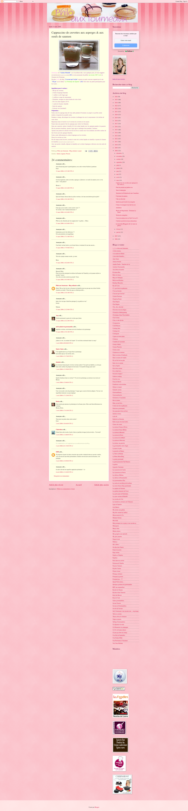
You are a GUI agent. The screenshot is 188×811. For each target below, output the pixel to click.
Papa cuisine (116, 552)
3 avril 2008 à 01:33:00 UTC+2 (64, 446)
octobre (118, 159)
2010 (116, 145)
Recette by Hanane (118, 590)
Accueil (79, 485)
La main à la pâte (117, 448)
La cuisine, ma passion (119, 443)
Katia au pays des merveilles (120, 422)
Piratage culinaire (117, 574)
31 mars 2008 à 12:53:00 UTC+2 (65, 171)
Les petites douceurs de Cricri (121, 491)
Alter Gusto (116, 259)
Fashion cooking (117, 376)
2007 (116, 236)
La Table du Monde (118, 454)
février (118, 229)
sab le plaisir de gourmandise (64, 327)
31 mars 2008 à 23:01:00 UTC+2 (65, 332)
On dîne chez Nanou (118, 547)
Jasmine (58, 362)
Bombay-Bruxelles (118, 283)
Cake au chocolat (120, 199)
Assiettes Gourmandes (119, 267)
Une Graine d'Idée (117, 638)
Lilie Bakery (116, 507)
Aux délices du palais (118, 269)
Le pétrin (115, 464)
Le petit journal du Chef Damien (121, 462)
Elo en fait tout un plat (119, 360)
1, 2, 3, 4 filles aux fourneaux (120, 248)
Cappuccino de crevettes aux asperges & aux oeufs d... (127, 183)
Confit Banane (116, 326)
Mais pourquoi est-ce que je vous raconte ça (124, 523)
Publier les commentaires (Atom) (66, 489)
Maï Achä (115, 520)
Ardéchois (119, 208)
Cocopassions (116, 323)
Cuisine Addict (117, 344)
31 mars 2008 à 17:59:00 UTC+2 (65, 248)
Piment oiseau (116, 571)
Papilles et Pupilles (118, 555)
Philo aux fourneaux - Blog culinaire (66, 285)
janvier (118, 232)
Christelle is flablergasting (120, 312)
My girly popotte (117, 536)
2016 (116, 127)
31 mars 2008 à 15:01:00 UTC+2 (65, 199)
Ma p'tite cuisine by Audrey (120, 512)
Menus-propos (116, 531)
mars (117, 180)
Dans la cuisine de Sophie (119, 358)
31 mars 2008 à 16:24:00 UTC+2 (65, 212)
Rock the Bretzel (117, 595)
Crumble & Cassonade (119, 342)
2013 (116, 136)
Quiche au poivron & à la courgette (125, 202)
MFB (57, 452)
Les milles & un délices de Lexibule (122, 483)
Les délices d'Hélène (118, 475)
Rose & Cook (116, 598)
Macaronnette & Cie (118, 515)
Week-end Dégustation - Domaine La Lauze (126, 211)
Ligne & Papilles (117, 504)
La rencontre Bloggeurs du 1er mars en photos (126, 224)
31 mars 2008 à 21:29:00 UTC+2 (65, 309)
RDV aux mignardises (118, 587)
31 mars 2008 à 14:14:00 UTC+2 (65, 188)
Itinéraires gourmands (119, 408)
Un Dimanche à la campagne (120, 627)
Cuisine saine (116, 350)
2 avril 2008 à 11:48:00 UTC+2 (64, 435)
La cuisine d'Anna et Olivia (120, 427)
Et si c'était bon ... (117, 371)
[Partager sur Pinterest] (97, 151)
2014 (116, 133)
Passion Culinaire (117, 566)
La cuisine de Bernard (118, 432)
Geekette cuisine (117, 390)
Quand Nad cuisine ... (118, 582)
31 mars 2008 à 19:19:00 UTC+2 (65, 279)
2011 (116, 142)
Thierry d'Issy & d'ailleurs (120, 616)
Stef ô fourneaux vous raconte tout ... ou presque (126, 611)
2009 (116, 148)
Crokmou (115, 339)
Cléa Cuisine (116, 318)
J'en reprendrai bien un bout (120, 411)
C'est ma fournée (117, 291)
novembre (119, 156)
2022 (116, 108)
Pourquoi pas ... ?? (117, 579)
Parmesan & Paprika (118, 563)
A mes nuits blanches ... (119, 256)
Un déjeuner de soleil (118, 624)
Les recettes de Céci (118, 499)
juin (117, 171)
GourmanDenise (117, 392)
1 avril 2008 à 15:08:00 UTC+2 (64, 382)
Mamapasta (116, 526)
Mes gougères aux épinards (120, 534)
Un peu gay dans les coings (120, 632)
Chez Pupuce (116, 302)
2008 (116, 151)
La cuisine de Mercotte (119, 440)
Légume (63, 154)
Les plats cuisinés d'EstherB (120, 496)
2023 (116, 106)
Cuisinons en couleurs (118, 352)
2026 (116, 97)
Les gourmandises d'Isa (119, 480)
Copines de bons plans (119, 336)
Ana (57, 315)
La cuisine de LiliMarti (119, 438)
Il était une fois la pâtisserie (120, 406)
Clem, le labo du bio (118, 320)
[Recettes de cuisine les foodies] (121, 717)
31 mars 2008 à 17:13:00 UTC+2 (65, 236)
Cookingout (116, 334)
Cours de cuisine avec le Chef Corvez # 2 (127, 218)
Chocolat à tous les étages (119, 310)
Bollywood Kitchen (118, 280)
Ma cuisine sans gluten (119, 510)
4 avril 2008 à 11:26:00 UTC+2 (64, 472)
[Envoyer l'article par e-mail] (86, 151)
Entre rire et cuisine (118, 363)
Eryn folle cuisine (117, 368)
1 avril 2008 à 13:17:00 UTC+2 (64, 356)
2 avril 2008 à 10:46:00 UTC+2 (64, 423)
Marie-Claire (60, 349)
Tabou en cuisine (117, 614)
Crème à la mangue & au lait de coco (126, 205)
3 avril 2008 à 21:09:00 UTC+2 (64, 461)
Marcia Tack (116, 528)
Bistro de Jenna (117, 275)
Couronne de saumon (121, 196)
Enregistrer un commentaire (61, 476)
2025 (116, 99)
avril (117, 177)
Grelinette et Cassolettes (119, 398)
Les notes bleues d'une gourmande (122, 486)
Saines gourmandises (118, 600)
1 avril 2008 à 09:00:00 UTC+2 (64, 343)
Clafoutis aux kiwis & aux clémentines (126, 221)
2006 (116, 239)
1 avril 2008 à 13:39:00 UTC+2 (64, 369)
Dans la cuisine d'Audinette (120, 355)
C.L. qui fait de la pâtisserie (120, 288)
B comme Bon (116, 272)
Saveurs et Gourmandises (119, 606)
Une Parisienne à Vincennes (120, 640)
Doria (57, 401)
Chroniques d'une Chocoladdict (121, 315)
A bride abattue (117, 251)
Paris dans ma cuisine (118, 560)
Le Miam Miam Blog (118, 456)
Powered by (121, 51)
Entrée (58, 154)
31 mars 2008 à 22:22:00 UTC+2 (65, 321)
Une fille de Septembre (119, 635)
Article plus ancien (101, 485)
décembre (119, 153)
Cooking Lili (116, 331)
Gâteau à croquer (117, 387)
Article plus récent (56, 485)
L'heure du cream (117, 424)
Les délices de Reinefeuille (120, 478)
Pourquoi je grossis (118, 576)
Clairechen (59, 429)
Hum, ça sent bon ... (118, 403)
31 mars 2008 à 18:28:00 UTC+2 (65, 263)
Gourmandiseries (117, 395)
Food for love (116, 379)
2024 (116, 102)
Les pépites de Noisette (119, 488)
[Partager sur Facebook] (95, 151)
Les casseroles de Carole (119, 470)
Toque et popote (117, 619)
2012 (116, 139)
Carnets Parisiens (117, 296)
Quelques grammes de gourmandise (122, 584)
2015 (116, 130)
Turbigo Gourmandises (119, 622)
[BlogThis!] (91, 151)
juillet (118, 168)
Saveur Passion (117, 603)
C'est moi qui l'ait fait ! (119, 293)
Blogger (97, 807)
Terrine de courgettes (121, 215)
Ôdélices (115, 542)
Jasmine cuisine (117, 414)
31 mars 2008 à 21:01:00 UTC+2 (65, 293)
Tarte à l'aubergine (121, 190)
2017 (116, 123)
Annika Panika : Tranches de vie (121, 264)
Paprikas (115, 558)
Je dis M (115, 416)
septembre (119, 162)
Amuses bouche (117, 262)
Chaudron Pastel (117, 299)
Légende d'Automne (118, 467)
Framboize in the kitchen (119, 384)
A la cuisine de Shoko (118, 253)
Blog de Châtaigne (118, 278)
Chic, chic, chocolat (118, 307)
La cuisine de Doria (118, 435)
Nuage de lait (116, 539)
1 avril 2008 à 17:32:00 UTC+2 (64, 395)
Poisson (68, 154)
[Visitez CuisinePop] (119, 690)
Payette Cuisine (117, 568)
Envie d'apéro (116, 366)
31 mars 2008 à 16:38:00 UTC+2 (65, 223)
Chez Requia (116, 304)
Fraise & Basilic (117, 382)
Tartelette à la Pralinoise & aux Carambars (127, 193)
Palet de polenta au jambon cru (124, 187)
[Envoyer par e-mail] (89, 151)
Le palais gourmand (118, 459)
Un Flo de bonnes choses (119, 630)
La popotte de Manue (118, 451)
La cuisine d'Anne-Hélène (120, 430)
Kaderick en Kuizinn (118, 419)
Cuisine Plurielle (117, 347)
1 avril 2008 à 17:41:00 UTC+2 (64, 410)
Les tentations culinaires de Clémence (123, 502)
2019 (116, 118)
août (117, 165)
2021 (116, 112)
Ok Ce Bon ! (116, 544)
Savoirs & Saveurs (118, 608)
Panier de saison (117, 550)
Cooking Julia (116, 328)
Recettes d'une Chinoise (119, 592)
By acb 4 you (116, 286)
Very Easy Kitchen (118, 643)
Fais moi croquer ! (118, 374)
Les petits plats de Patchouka (120, 494)
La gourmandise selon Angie (120, 446)
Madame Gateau (117, 518)
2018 (116, 121)
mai (117, 174)
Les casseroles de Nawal (119, 472)
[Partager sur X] (93, 151)
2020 (116, 114)
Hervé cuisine (116, 400)
